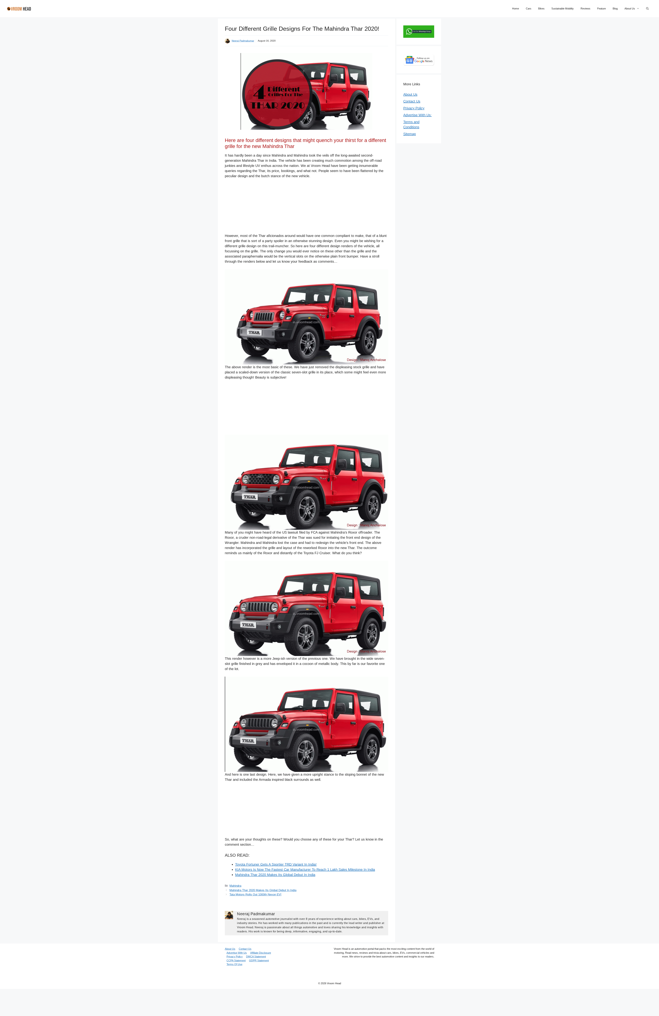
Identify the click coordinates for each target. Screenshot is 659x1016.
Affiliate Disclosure (260, 952)
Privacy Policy (413, 108)
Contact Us (411, 101)
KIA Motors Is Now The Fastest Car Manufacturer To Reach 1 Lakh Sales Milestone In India (305, 869)
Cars (528, 8)
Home (515, 8)
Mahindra (235, 885)
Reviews (585, 8)
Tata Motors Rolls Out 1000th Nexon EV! (255, 894)
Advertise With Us (237, 952)
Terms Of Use (234, 964)
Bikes (541, 8)
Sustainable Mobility (562, 8)
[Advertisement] (306, 208)
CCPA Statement (236, 960)
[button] (647, 8)
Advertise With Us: (417, 115)
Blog (615, 8)
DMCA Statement (256, 956)
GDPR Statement (259, 960)
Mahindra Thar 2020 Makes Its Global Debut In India (275, 875)
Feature (601, 8)
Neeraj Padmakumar (243, 40)
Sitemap (409, 134)
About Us (630, 8)
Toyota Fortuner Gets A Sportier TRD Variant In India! (276, 864)
